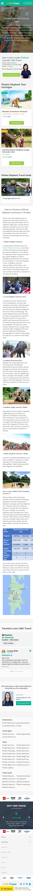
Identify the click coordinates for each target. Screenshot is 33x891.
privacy (3, 867)
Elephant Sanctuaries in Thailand (13, 782)
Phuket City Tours (8, 734)
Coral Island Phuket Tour (10, 726)
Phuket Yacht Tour (22, 759)
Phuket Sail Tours (8, 745)
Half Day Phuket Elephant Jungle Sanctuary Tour (15, 151)
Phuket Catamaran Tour (24, 762)
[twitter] (21, 884)
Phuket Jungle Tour (23, 756)
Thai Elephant (21, 779)
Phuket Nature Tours (9, 756)
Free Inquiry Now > (23, 703)
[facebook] (24, 884)
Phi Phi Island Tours (9, 723)
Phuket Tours (21, 8)
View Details (17, 123)
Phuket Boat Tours (8, 748)
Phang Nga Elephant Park (11, 198)
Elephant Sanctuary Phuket (11, 787)
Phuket (18, 726)
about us (4, 847)
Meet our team (6, 852)
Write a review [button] (8, 643)
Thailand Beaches (8, 776)
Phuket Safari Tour (8, 759)
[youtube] (30, 884)
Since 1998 (16, 818)
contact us (4, 857)
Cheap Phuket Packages (10, 754)
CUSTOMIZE (27, 3)
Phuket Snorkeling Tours (10, 751)
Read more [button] (5, 666)
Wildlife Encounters (9, 779)
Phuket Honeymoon (23, 784)
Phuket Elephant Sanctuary (12, 248)
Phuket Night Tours (9, 765)
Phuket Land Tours (8, 762)
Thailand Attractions (23, 776)
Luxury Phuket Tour (9, 737)
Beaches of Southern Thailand (14, 111)
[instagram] (27, 884)
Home (3, 8)
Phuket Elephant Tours (8, 10)
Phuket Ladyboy (7, 768)
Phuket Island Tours (23, 745)
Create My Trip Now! (11, 75)
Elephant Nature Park (9, 784)
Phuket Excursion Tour (24, 765)
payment (4, 872)
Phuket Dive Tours (22, 751)
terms (3, 862)
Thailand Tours (11, 8)
